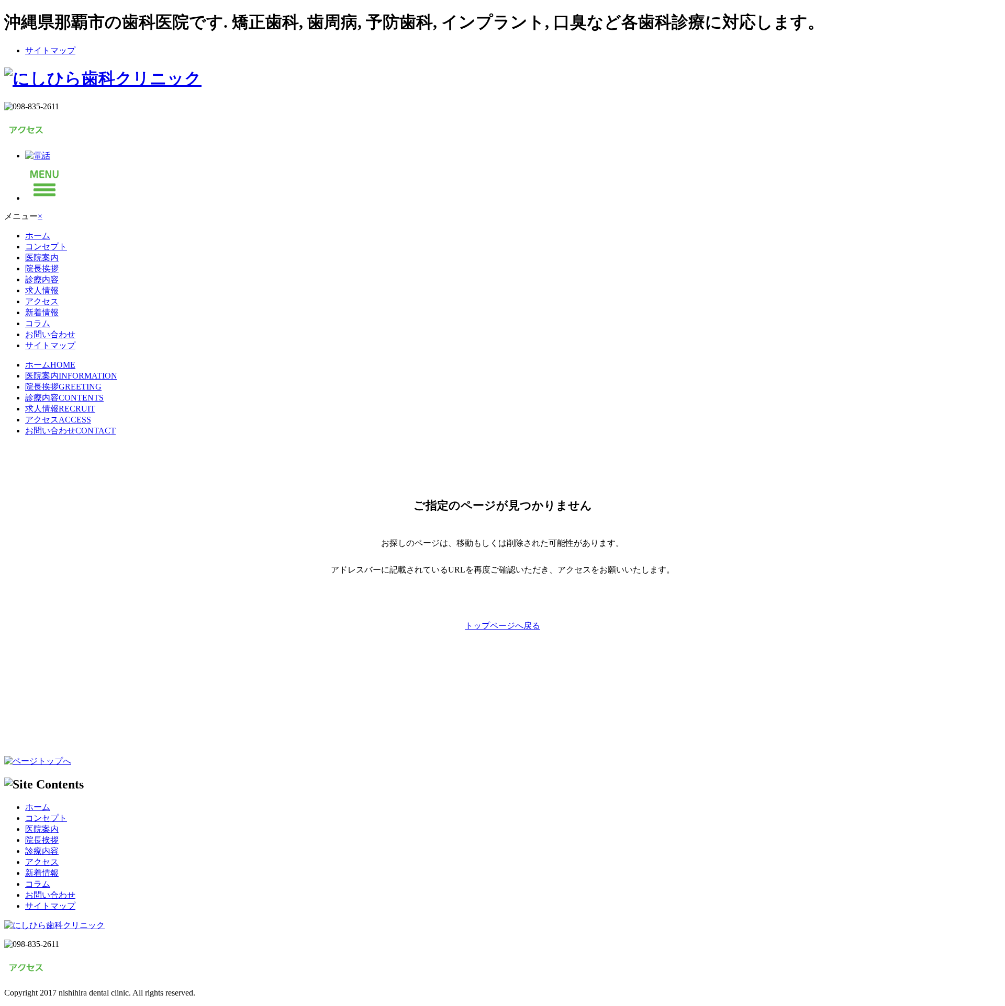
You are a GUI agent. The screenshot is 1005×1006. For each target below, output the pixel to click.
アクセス (42, 301)
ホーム (37, 235)
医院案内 (42, 257)
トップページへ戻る (502, 625)
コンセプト (46, 246)
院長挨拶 (42, 268)
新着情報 (42, 312)
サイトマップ (50, 50)
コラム (37, 323)
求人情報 (42, 290)
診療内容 (42, 279)
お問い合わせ (50, 334)
